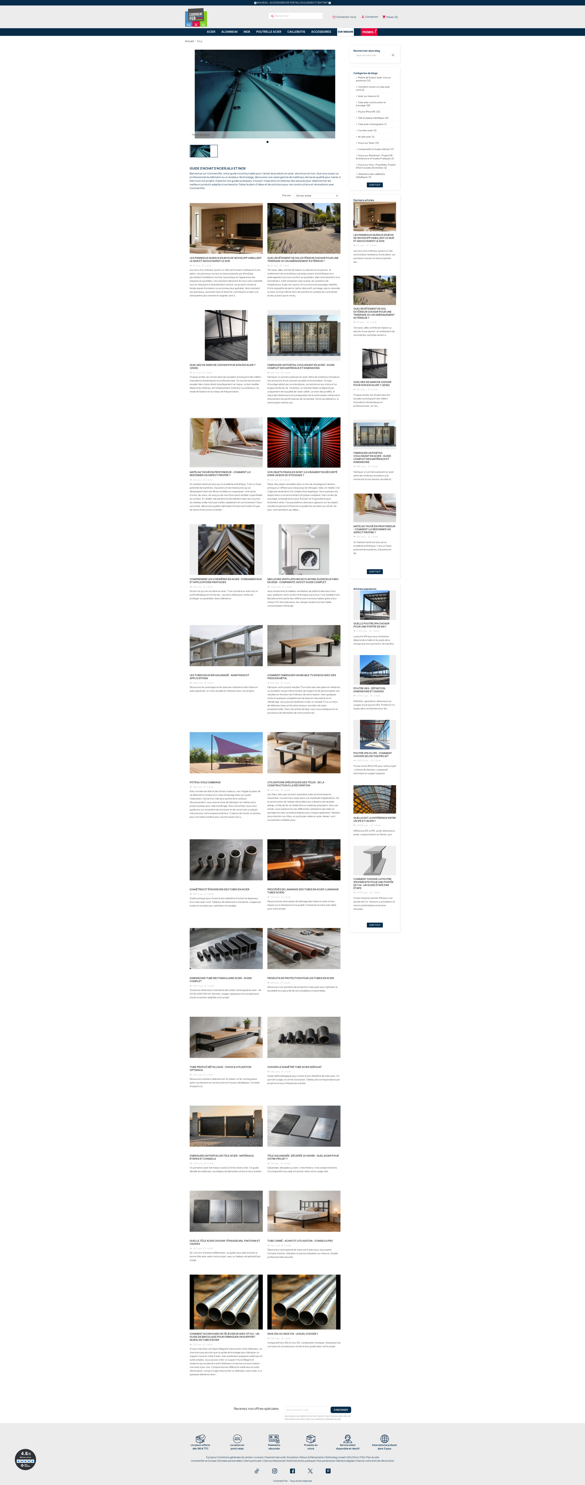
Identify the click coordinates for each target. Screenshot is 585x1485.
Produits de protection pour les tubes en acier (300, 978)
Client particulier (252, 1460)
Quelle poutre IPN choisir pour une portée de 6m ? (371, 625)
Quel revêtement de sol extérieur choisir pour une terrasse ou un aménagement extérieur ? (303, 259)
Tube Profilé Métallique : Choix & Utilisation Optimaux (220, 1068)
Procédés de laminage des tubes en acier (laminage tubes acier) (303, 891)
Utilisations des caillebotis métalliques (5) (370, 176)
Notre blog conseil (335, 1457)
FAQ (362, 1457)
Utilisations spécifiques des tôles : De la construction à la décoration (295, 784)
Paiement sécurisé (275, 1457)
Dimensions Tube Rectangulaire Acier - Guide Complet (221, 979)
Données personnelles (230, 1460)
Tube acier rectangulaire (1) (372, 124)
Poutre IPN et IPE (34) (369, 111)
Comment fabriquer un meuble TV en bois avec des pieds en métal (301, 677)
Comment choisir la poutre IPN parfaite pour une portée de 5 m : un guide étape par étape (373, 883)
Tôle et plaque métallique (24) (373, 117)
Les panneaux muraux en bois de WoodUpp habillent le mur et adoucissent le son (226, 259)
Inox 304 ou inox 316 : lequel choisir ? (292, 1333)
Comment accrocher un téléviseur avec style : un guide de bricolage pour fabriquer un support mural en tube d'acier (224, 1337)
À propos (211, 1457)
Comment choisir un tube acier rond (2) (373, 88)
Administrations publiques (301, 1460)
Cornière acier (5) (367, 130)
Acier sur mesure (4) (368, 96)
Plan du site (373, 1457)
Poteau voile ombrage (205, 782)
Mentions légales (345, 1460)
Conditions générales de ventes (234, 1457)
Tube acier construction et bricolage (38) (371, 104)
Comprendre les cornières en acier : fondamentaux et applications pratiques (226, 580)
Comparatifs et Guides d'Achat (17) (376, 149)
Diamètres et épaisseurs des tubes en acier (219, 889)
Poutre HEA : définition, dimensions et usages (369, 690)
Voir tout (375, 184)
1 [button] (267, 142)
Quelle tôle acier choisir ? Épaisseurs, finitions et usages (225, 1242)
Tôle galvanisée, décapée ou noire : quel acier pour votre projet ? (303, 1157)
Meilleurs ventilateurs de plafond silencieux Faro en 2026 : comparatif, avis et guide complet (303, 580)
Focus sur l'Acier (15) (368, 142)
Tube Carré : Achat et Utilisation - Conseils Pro (300, 1240)
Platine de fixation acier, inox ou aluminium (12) (373, 79)
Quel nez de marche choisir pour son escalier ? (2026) (222, 366)
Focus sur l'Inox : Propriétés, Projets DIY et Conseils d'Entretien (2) (376, 166)
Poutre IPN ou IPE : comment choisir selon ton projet (372, 754)
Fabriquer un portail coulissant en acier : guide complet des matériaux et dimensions (301, 366)
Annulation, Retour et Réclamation (305, 1457)
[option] (265, 94)
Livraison (259, 1457)
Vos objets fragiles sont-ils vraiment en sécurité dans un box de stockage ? (302, 473)
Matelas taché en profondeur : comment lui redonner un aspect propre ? (220, 473)
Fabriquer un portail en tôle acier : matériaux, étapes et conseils (222, 1157)
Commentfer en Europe (203, 1460)
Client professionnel (274, 1460)
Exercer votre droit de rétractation (375, 1460)
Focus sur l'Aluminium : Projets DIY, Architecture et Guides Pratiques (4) (375, 157)
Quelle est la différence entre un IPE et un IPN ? (374, 819)
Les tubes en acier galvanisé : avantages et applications (219, 677)
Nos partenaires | (326, 1460)
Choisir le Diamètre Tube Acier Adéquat (294, 1067)
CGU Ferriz (353, 1457)
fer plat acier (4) (366, 136)
